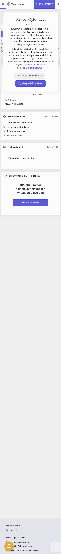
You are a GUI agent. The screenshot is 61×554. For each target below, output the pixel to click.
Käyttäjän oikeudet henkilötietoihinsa (22, 551)
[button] (9, 546)
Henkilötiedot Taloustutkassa (19, 546)
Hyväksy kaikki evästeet (30, 83)
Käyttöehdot (11, 530)
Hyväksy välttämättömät (30, 75)
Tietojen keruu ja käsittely (17, 542)
